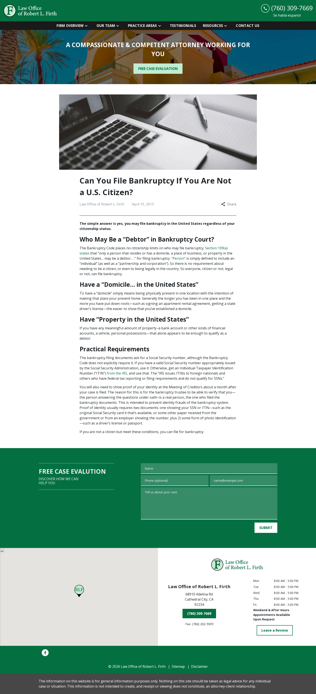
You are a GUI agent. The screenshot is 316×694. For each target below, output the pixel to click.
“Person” (178, 258)
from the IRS (117, 373)
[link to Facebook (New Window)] (45, 652)
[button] (79, 591)
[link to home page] (30, 10)
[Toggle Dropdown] (87, 25)
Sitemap (178, 666)
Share (231, 204)
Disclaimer (199, 666)
